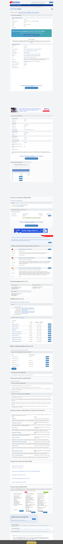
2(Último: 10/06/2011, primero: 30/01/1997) (27, 307)
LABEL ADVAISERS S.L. (15, 427)
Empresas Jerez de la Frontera (28, 531)
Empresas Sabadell (34, 531)
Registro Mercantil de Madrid (27, 61)
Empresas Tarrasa (22, 531)
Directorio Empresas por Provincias (29, 6)
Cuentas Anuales (16, 526)
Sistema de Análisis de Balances (45, 525)
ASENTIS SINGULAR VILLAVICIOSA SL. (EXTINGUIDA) (19, 441)
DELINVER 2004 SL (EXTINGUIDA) (16, 432)
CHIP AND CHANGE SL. (15, 445)
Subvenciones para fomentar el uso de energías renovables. (26, 257)
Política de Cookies (34, 535)
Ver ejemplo (15, 509)
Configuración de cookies (40, 535)
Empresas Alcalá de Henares (45, 531)
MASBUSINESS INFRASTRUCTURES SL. (17, 450)
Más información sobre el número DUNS (31, 50)
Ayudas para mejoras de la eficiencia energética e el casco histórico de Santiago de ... (30, 267)
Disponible (20, 176)
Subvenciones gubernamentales (32, 525)
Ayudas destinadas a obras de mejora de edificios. (25, 249)
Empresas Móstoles (39, 531)
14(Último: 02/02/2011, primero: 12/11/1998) (27, 311)
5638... (25, 50)
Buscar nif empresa (20, 525)
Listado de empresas (25, 525)
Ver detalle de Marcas (26, 52)
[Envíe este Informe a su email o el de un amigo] (52, 9)
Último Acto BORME (14, 129)
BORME (12, 526)
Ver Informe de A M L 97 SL (31, 542)
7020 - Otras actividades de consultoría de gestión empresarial (32, 55)
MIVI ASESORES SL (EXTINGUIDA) (16, 422)
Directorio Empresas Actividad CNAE (20, 6)
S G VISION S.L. (14, 418)
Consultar (27, 132)
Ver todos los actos (21, 317)
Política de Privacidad (29, 535)
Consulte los (31, 217)
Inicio (14, 6)
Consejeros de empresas (14, 525)
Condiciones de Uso (23, 535)
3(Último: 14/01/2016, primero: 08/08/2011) (27, 308)
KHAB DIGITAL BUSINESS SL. (16, 437)
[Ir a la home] (15, 2)
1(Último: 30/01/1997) (24, 310)
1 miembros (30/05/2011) (20, 206)
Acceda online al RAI (38, 525)
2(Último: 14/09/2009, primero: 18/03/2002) (27, 312)
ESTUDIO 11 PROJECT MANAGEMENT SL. (17, 455)
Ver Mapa (37, 21)
